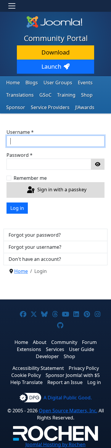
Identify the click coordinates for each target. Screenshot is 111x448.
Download (55, 52)
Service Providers (50, 107)
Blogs (31, 82)
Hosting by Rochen (55, 444)
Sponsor (15, 107)
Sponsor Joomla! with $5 (73, 375)
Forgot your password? (35, 235)
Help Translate (26, 382)
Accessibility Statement (38, 368)
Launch (51, 66)
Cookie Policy (26, 375)
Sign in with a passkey (61, 189)
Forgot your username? (35, 247)
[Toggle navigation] (12, 6)
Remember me (30, 178)
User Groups (58, 82)
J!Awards (84, 107)
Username (20, 132)
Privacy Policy (84, 368)
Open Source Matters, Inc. (68, 410)
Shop (87, 95)
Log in (17, 208)
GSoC (45, 95)
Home (13, 82)
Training (66, 95)
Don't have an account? (35, 259)
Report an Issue (65, 382)
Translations (20, 95)
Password (20, 155)
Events (85, 82)
